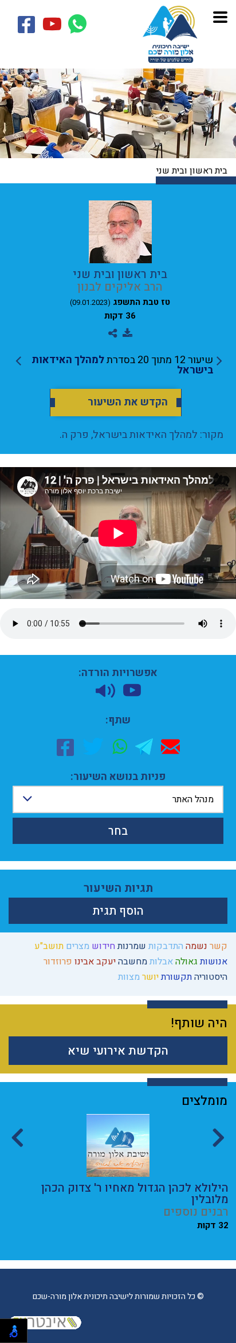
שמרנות (130, 946)
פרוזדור (56, 961)
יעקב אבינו (94, 961)
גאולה (185, 961)
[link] (119, 365)
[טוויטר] (93, 746)
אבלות (160, 961)
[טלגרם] (144, 747)
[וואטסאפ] (120, 746)
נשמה (195, 946)
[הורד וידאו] (132, 690)
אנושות (212, 961)
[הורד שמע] (105, 690)
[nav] (220, 16)
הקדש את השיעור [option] (128, 402)
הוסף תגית (118, 911)
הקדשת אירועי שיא (118, 1051)
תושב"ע (48, 946)
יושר (149, 977)
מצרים (76, 946)
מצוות (128, 977)
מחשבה (131, 961)
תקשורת (175, 977)
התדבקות (164, 946)
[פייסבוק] (65, 746)
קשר (217, 946)
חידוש (102, 946)
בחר (118, 831)
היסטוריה (209, 977)
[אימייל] (170, 746)
